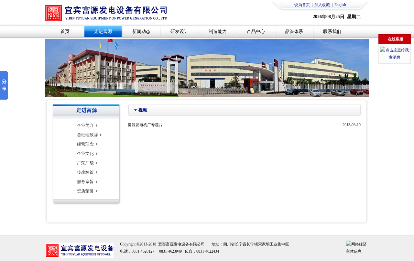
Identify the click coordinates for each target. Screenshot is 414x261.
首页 (65, 31)
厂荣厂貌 (85, 162)
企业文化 (85, 153)
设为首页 (302, 5)
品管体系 (294, 31)
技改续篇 (85, 172)
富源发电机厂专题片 (145, 125)
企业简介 (85, 125)
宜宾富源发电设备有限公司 (181, 244)
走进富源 (103, 31)
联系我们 (332, 31)
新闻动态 (141, 31)
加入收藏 (322, 5)
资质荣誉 (85, 191)
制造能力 (218, 31)
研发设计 (179, 31)
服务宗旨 (85, 181)
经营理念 (85, 144)
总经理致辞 (87, 134)
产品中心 (256, 31)
